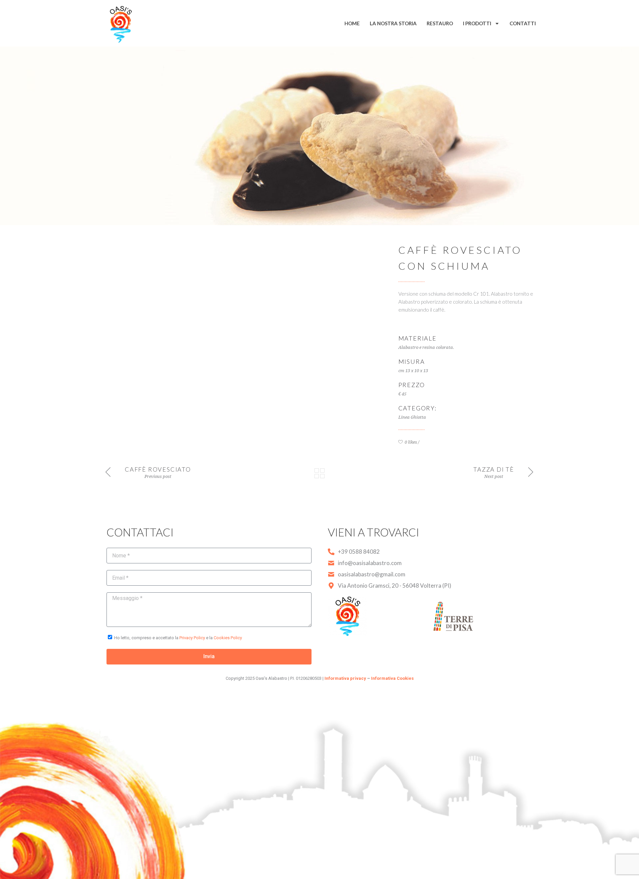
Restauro (440, 23)
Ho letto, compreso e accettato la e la (178, 637)
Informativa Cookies (392, 678)
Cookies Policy (228, 637)
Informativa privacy (345, 678)
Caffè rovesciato (158, 469)
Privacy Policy (192, 637)
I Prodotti (477, 23)
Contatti (523, 23)
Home (352, 23)
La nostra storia (393, 23)
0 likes (410, 442)
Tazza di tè (493, 469)
